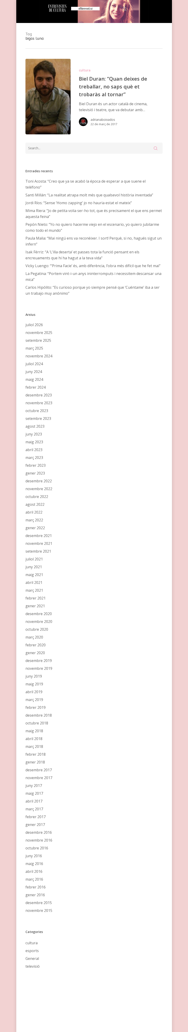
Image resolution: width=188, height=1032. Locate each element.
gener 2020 (35, 652)
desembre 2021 (38, 535)
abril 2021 (33, 582)
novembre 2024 (38, 356)
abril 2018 (33, 738)
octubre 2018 (36, 723)
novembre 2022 (38, 488)
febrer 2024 (35, 387)
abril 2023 (33, 449)
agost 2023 (34, 426)
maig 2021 (34, 574)
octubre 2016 (36, 848)
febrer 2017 (35, 816)
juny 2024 (33, 371)
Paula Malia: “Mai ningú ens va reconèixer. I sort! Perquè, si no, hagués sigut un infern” (93, 241)
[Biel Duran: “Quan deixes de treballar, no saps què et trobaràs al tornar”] (48, 96)
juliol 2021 (34, 559)
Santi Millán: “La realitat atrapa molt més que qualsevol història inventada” (89, 195)
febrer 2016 (35, 887)
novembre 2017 (38, 777)
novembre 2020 (38, 621)
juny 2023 (33, 434)
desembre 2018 (38, 715)
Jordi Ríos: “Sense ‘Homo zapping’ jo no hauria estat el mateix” (78, 202)
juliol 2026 (34, 324)
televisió (32, 966)
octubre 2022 (36, 496)
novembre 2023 (38, 402)
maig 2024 (34, 379)
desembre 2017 (38, 769)
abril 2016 (33, 871)
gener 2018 (35, 762)
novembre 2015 (38, 910)
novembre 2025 (38, 332)
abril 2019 (33, 691)
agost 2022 (34, 504)
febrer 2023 (35, 465)
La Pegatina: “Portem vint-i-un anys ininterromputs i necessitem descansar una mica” (93, 276)
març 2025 (34, 348)
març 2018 (34, 746)
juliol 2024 (34, 363)
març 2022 (34, 520)
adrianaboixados (103, 119)
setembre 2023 (38, 418)
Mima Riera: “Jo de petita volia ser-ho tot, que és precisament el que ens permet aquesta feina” (93, 213)
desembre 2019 (38, 660)
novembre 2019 (38, 668)
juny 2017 (33, 785)
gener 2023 (35, 473)
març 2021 (34, 590)
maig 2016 (34, 863)
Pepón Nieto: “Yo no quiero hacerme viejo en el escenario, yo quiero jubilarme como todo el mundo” (92, 227)
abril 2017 (33, 801)
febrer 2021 (35, 598)
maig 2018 (34, 730)
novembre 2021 (38, 543)
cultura (85, 70)
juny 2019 (33, 676)
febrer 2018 (35, 754)
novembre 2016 (38, 840)
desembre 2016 (38, 832)
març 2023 (34, 457)
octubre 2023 (36, 410)
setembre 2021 (38, 551)
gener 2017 (35, 824)
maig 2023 (34, 441)
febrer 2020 (35, 644)
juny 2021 (33, 566)
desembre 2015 (38, 902)
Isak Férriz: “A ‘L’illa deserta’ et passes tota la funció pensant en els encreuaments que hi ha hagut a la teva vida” (82, 254)
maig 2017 (34, 793)
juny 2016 (33, 855)
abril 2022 (33, 512)
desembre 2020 (38, 613)
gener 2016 (35, 894)
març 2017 (34, 808)
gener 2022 (35, 527)
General (32, 958)
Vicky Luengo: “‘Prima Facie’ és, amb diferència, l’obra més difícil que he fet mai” (92, 265)
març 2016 (34, 879)
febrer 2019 (35, 707)
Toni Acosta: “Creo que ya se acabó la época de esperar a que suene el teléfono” (85, 184)
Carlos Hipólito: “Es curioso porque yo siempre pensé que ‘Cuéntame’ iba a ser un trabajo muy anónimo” (92, 290)
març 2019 (34, 699)
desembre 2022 (38, 480)
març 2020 (34, 637)
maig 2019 (34, 684)
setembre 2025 (38, 340)
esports (32, 950)
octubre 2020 (36, 629)
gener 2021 (35, 605)
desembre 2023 (38, 395)
